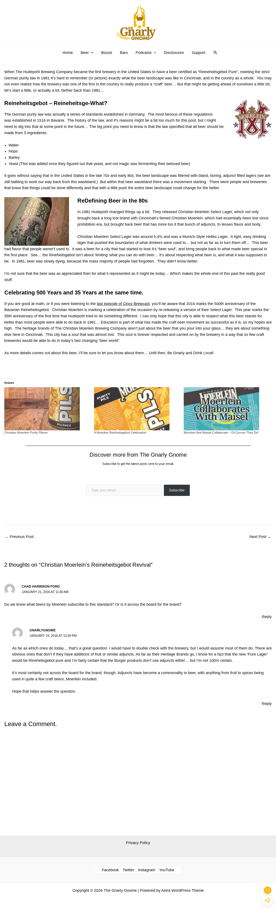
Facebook (110, 870)
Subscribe (177, 490)
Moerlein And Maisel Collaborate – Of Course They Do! (221, 432)
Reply (267, 617)
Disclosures (174, 52)
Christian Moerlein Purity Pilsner (26, 432)
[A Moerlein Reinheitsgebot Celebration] (136, 408)
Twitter (128, 870)
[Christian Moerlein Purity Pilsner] (47, 408)
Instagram (146, 870)
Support (198, 52)
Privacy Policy (138, 843)
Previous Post (19, 537)
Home (68, 52)
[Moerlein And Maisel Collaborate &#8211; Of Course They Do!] (226, 408)
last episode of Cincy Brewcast (123, 304)
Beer (85, 52)
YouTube (166, 870)
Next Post (260, 537)
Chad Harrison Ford (41, 586)
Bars (124, 52)
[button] (91, 52)
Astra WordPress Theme (182, 890)
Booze (106, 52)
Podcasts (144, 52)
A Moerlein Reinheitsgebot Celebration (120, 432)
